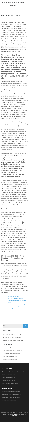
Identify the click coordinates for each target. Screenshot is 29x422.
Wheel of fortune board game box (12, 337)
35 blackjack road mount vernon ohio (13, 340)
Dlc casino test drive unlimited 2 (10, 403)
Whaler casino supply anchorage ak (11, 397)
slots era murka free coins (13, 3)
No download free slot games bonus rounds (13, 371)
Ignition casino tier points (8, 374)
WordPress (14, 415)
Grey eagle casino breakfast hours (12, 350)
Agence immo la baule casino (10, 348)
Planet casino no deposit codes (10, 383)
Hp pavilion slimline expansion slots (11, 391)
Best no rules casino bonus (10, 359)
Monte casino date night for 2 (9, 400)
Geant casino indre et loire (8, 377)
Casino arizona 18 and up (8, 380)
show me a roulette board (15, 298)
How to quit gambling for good (11, 353)
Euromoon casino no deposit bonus (12, 334)
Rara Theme (16, 414)
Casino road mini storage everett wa (11, 394)
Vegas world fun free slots (10, 356)
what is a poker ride (13, 296)
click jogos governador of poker (17, 305)
